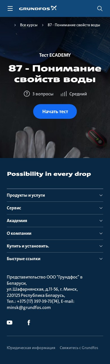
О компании (19, 233)
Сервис (14, 208)
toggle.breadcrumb (8, 25)
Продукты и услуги (26, 195)
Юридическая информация (31, 347)
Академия (17, 220)
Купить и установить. (28, 246)
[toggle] (10, 8)
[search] (99, 8)
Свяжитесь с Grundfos (79, 347)
